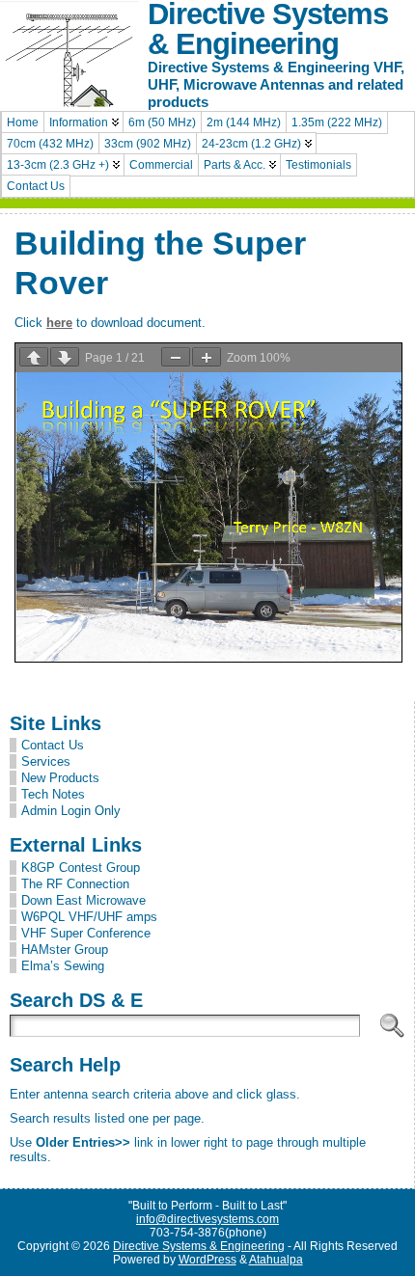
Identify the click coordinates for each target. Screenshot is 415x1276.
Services (45, 761)
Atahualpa (276, 1259)
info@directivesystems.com (207, 1219)
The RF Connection (75, 884)
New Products (60, 778)
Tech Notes (53, 794)
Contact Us (52, 745)
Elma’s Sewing (62, 966)
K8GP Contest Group (80, 867)
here (59, 322)
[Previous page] (33, 357)
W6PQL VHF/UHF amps (89, 916)
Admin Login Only (71, 810)
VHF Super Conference (86, 933)
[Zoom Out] (175, 357)
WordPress (207, 1259)
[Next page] (64, 357)
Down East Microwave (83, 900)
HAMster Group (64, 949)
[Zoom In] (206, 357)
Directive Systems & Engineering (199, 1246)
